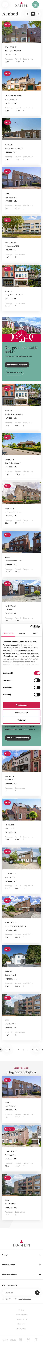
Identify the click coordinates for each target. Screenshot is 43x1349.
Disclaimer (21, 1324)
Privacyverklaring (21, 1314)
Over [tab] (35, 633)
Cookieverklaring (21, 1319)
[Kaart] (38, 14)
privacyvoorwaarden (24, 1299)
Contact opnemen (14, 372)
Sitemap (21, 1310)
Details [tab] (22, 633)
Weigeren (21, 720)
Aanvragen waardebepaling (18, 738)
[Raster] (33, 14)
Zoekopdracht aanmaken (17, 365)
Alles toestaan (21, 705)
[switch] (37, 680)
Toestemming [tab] (8, 633)
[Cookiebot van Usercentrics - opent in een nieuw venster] (30, 626)
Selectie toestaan (21, 713)
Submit (37, 1292)
